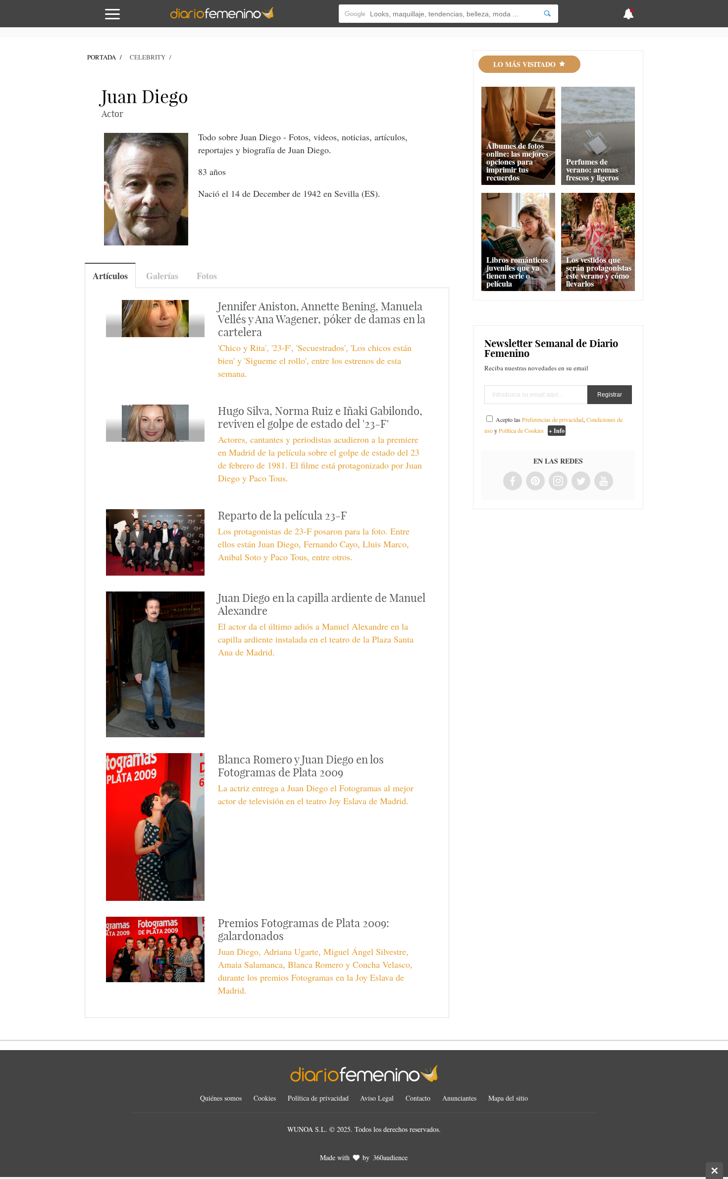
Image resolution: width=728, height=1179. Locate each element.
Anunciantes (459, 1098)
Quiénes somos (221, 1098)
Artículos (110, 275)
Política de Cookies (521, 430)
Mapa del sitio (508, 1098)
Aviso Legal (377, 1098)
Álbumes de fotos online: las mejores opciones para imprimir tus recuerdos (517, 161)
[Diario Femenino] (222, 17)
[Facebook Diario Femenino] (512, 481)
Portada (101, 57)
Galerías (162, 275)
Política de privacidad (318, 1098)
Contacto (418, 1098)
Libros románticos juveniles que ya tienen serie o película (517, 271)
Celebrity (147, 57)
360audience (390, 1157)
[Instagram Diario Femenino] (558, 481)
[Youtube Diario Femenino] (603, 481)
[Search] (547, 13)
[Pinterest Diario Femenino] (535, 481)
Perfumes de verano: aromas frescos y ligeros (592, 169)
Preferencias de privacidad (552, 419)
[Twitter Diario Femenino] (580, 481)
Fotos (207, 275)
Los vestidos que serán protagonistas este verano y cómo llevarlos (598, 271)
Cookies (265, 1098)
